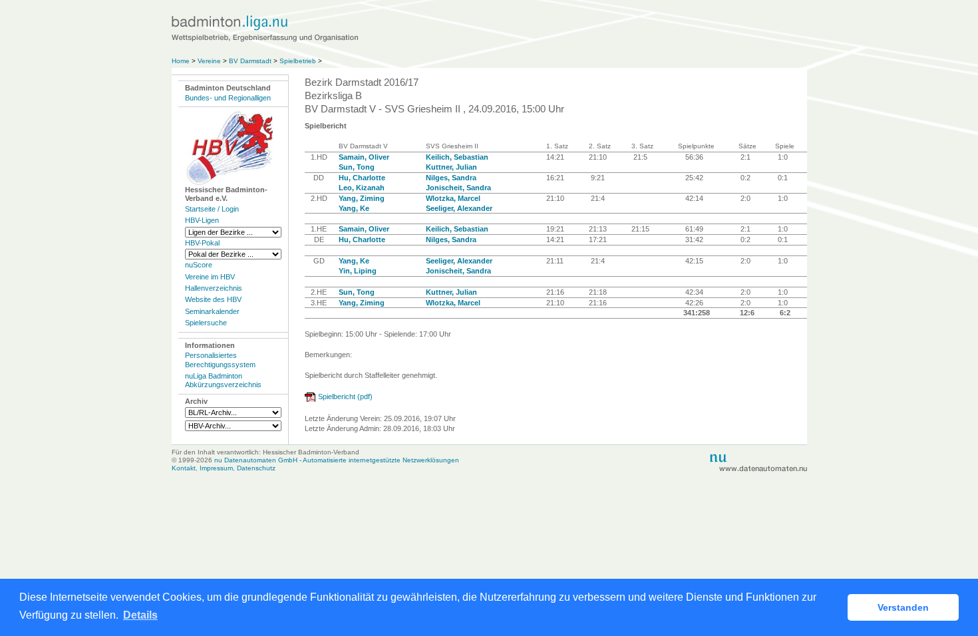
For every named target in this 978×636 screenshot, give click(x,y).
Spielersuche (206, 323)
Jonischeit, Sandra (458, 188)
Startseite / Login (212, 209)
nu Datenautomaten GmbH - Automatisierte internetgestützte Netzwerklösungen (336, 460)
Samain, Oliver (364, 157)
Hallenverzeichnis (213, 288)
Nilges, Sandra (451, 178)
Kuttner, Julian (451, 167)
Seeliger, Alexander (459, 208)
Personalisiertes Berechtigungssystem (220, 359)
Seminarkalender (212, 311)
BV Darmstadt (250, 61)
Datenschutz (256, 468)
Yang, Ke (354, 208)
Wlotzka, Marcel (453, 198)
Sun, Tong (357, 167)
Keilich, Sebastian (457, 157)
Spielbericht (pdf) (345, 396)
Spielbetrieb (297, 61)
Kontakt (184, 468)
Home (181, 61)
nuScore (198, 265)
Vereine (209, 61)
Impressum (216, 468)
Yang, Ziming (362, 198)
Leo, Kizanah (362, 188)
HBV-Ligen (202, 220)
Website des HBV (213, 299)
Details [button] (140, 615)
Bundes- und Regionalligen (228, 98)
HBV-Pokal (202, 243)
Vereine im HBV (210, 277)
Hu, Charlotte (362, 178)
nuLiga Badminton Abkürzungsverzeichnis (223, 380)
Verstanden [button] (903, 607)
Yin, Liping (358, 271)
